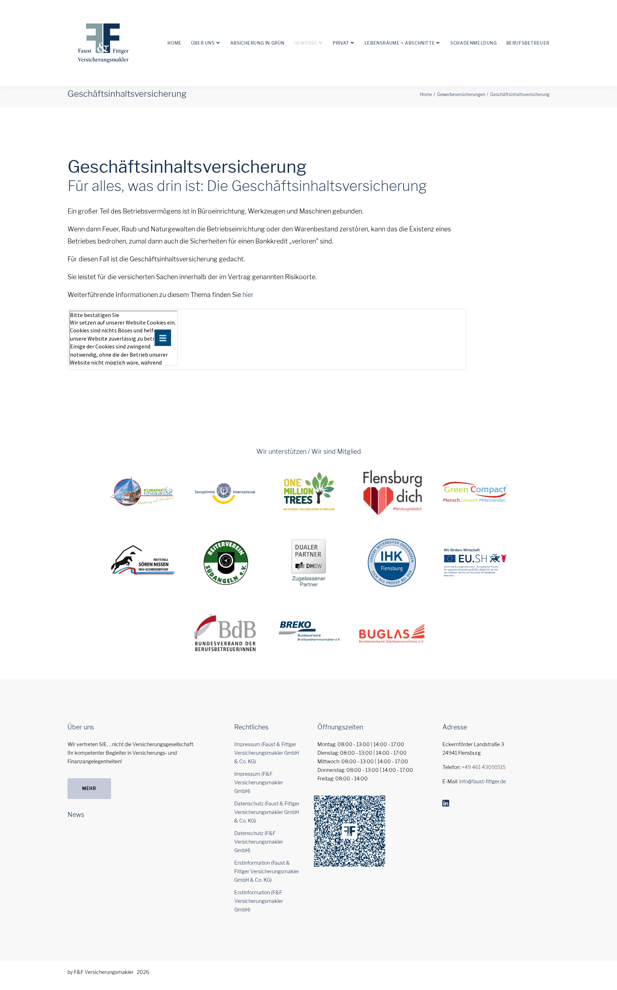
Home (174, 43)
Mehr (89, 788)
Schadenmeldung (473, 43)
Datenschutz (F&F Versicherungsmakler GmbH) (258, 841)
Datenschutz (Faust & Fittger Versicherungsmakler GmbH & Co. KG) (267, 812)
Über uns (203, 43)
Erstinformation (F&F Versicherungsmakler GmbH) (258, 901)
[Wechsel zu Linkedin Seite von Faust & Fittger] (445, 803)
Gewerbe (305, 43)
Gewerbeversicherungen (461, 94)
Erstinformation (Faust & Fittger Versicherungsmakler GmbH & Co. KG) (266, 871)
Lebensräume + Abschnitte (400, 43)
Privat (341, 43)
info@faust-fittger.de (482, 781)
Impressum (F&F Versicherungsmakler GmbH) (258, 782)
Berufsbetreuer (528, 43)
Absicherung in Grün (257, 43)
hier (248, 294)
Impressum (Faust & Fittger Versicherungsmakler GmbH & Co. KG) (266, 752)
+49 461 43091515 (484, 767)
